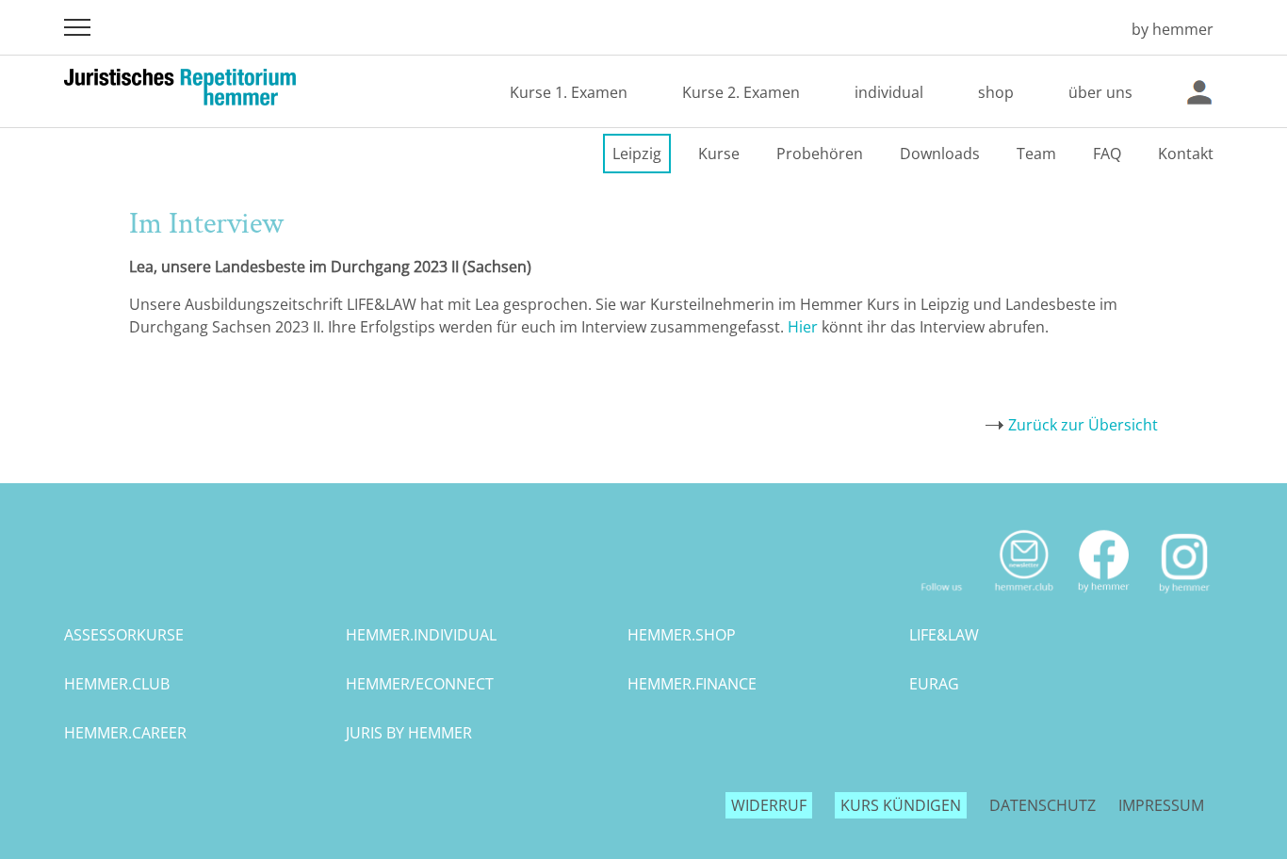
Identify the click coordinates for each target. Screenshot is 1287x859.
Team (1036, 153)
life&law (944, 634)
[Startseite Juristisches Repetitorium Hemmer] (1090, 29)
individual (889, 92)
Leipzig (636, 153)
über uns (1100, 92)
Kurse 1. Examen (568, 92)
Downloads (940, 153)
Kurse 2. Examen (741, 92)
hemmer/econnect (420, 683)
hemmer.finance (692, 683)
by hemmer (1173, 29)
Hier (803, 326)
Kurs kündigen (900, 805)
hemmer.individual (421, 634)
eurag (934, 683)
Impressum (1161, 805)
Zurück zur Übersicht (1083, 424)
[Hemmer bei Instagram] (1185, 600)
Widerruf (768, 805)
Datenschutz (1042, 805)
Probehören (819, 153)
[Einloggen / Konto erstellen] (1199, 92)
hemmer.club (117, 683)
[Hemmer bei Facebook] (1104, 600)
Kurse (719, 153)
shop (996, 92)
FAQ (1107, 153)
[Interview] (820, 326)
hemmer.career (125, 732)
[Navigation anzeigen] (77, 27)
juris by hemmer (409, 732)
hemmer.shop (681, 634)
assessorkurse (124, 634)
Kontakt (1186, 153)
